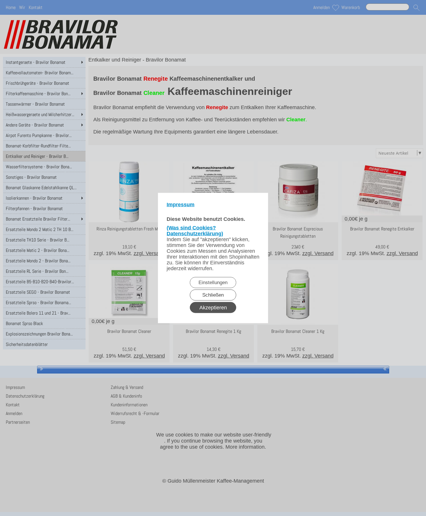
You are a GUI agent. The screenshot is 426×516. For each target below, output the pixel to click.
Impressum (180, 205)
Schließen (213, 295)
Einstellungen (213, 282)
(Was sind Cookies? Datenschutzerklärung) (195, 231)
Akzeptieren (213, 308)
